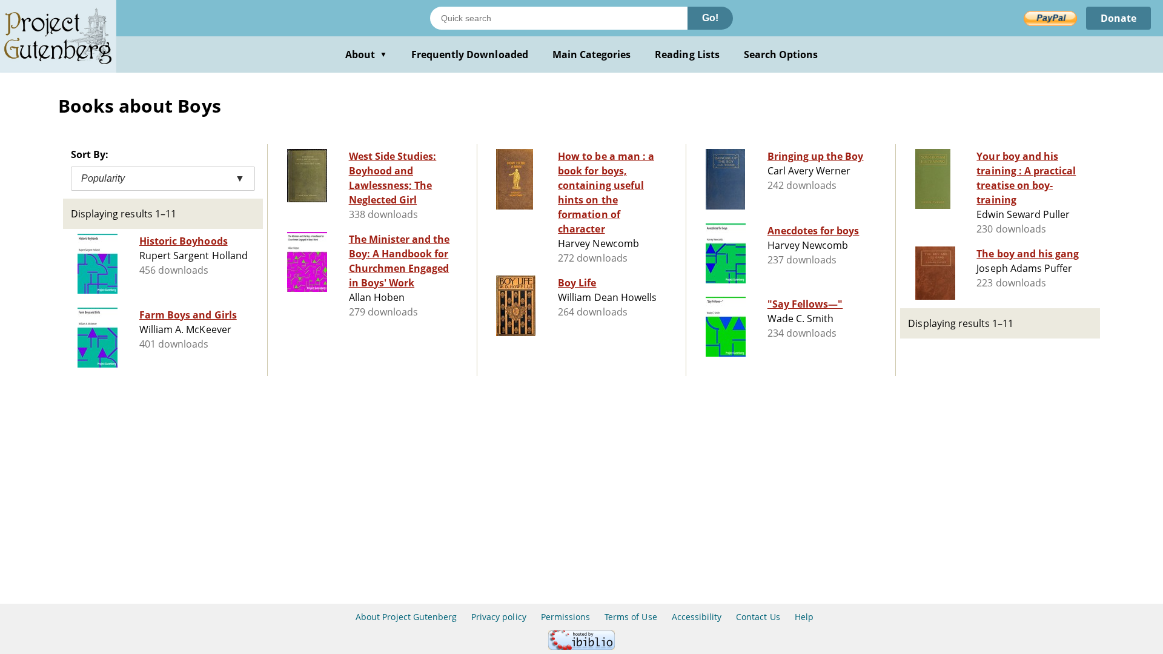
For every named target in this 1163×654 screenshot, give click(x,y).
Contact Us (758, 617)
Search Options (781, 54)
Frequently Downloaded (469, 54)
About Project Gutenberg (406, 617)
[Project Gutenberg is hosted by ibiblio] (581, 646)
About (366, 54)
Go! (710, 18)
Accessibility (697, 617)
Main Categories (591, 54)
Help (804, 617)
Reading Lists (687, 54)
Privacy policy (498, 617)
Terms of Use (631, 617)
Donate (1118, 18)
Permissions (565, 617)
